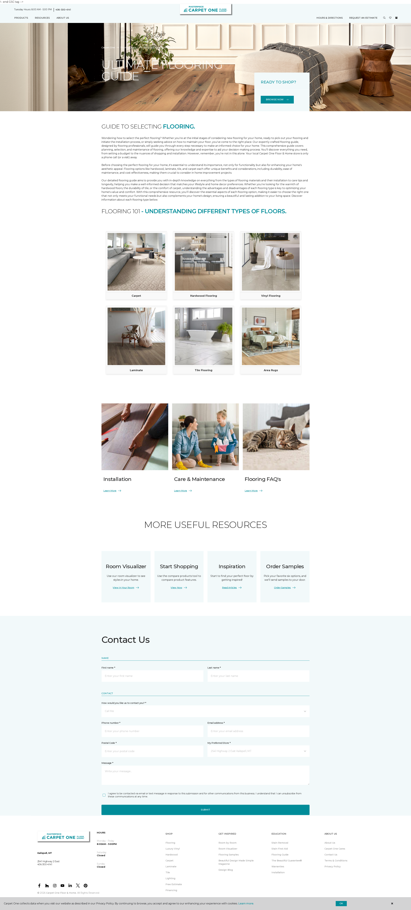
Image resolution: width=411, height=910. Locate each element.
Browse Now (275, 99)
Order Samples (282, 587)
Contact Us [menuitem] (330, 854)
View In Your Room (123, 587)
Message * (107, 763)
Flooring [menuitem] (170, 842)
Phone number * (110, 723)
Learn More (109, 490)
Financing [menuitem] (171, 890)
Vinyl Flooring (270, 295)
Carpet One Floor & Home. (61, 892)
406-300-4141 (63, 9)
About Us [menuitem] (329, 842)
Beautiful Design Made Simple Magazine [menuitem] (236, 862)
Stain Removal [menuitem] (279, 842)
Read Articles (229, 587)
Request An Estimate (363, 17)
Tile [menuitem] (168, 872)
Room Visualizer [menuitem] (228, 848)
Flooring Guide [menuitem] (280, 854)
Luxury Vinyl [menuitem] (173, 848)
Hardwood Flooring (203, 295)
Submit (205, 809)
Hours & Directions (329, 17)
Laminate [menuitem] (171, 866)
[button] (384, 18)
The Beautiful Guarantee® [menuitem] (286, 860)
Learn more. (246, 903)
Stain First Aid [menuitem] (279, 848)
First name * (108, 668)
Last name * (214, 668)
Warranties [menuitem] (277, 866)
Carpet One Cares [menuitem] (334, 848)
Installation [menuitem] (278, 872)
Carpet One (108, 47)
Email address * (216, 723)
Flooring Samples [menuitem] (229, 854)
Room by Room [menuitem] (227, 842)
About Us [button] (63, 17)
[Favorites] (390, 18)
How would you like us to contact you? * (123, 703)
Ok (341, 903)
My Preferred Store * (218, 743)
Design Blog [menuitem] (226, 869)
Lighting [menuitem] (170, 878)
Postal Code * (108, 743)
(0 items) (396, 18)
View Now (176, 587)
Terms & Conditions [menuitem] (335, 860)
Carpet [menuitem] (169, 860)
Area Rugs (271, 370)
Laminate (136, 370)
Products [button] (21, 17)
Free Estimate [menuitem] (174, 884)
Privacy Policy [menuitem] (332, 866)
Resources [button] (42, 17)
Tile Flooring (203, 370)
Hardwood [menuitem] (172, 854)
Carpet (136, 295)
